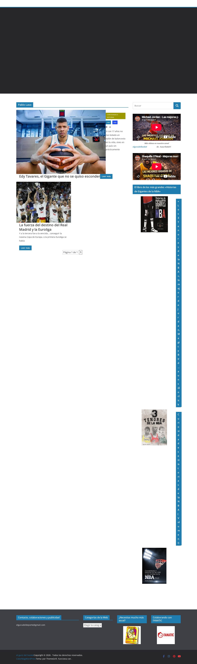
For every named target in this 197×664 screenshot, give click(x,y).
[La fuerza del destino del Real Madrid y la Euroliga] (43, 202)
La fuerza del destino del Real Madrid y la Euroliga (43, 227)
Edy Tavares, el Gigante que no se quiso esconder (59, 176)
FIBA (108, 122)
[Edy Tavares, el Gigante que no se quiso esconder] (61, 142)
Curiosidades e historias (112, 116)
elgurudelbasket (140, 146)
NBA (114, 122)
